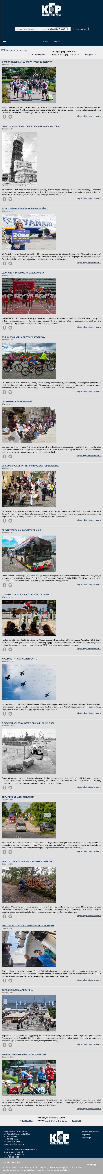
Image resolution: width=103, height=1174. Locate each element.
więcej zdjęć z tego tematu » (89, 116)
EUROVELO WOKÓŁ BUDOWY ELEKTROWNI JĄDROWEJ (28, 861)
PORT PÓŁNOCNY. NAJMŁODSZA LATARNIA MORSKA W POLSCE (31, 126)
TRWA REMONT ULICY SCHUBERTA (18, 797)
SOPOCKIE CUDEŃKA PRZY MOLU (17, 990)
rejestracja (86, 1138)
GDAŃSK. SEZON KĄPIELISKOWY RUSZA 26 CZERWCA (27, 62)
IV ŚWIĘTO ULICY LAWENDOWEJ (17, 401)
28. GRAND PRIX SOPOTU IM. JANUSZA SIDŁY (23, 273)
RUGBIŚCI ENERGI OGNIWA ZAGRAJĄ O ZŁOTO (24, 1054)
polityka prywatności (90, 1132)
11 (78, 54)
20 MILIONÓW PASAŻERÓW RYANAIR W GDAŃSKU (25, 208)
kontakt (57, 41)
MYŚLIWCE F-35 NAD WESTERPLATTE (19, 659)
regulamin (86, 1135)
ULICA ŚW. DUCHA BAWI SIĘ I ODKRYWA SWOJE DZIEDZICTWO (30, 466)
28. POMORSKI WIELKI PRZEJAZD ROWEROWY (23, 337)
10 (75, 54)
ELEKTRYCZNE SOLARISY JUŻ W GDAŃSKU (22, 530)
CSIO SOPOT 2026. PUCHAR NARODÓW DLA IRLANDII (26, 594)
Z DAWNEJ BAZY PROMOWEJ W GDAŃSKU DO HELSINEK (28, 723)
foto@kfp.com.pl (17, 1144)
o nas (45, 41)
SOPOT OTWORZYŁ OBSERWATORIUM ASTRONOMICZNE (28, 926)
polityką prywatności (65, 1167)
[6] (66, 54)
